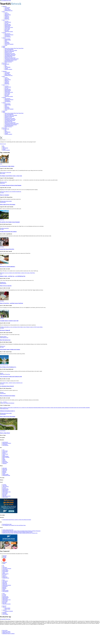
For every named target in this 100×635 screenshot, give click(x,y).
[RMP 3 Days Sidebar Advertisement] (7, 402)
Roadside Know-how (8, 10)
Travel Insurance (8, 36)
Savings (6, 12)
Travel (3, 84)
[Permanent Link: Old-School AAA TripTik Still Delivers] (4, 263)
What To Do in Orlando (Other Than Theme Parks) (14, 48)
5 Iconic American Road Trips (7, 529)
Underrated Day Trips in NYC (10, 54)
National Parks (7, 26)
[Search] (0, 136)
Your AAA (4, 605)
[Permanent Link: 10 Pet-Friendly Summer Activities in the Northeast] (2, 346)
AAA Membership (5, 64)
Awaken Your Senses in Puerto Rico (7, 249)
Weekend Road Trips (8, 56)
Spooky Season (5, 462)
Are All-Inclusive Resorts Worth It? (7, 386)
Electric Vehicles (8, 9)
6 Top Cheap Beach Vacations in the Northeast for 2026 (11, 376)
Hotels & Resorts (8, 25)
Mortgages (7, 15)
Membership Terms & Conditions (8, 633)
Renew (6, 66)
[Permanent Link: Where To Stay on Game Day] (3, 282)
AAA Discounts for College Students (7, 166)
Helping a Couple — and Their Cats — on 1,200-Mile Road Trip (12, 276)
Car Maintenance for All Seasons (11, 59)
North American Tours (9, 27)
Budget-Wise (7, 18)
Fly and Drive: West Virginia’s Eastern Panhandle (10, 222)
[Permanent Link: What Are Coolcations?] (10, 191)
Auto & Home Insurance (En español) (12, 58)
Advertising (4, 613)
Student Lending (8, 14)
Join (5, 65)
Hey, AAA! (4, 62)
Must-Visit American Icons (5, 339)
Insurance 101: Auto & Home (10, 57)
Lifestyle (3, 37)
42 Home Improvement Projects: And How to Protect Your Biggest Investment (16, 519)
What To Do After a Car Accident (11, 50)
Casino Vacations (8, 22)
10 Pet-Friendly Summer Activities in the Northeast (10, 349)
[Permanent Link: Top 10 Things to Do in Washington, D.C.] (4, 363)
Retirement (7, 17)
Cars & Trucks (7, 7)
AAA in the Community (9, 44)
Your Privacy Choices (6, 631)
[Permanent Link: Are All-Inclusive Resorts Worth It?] (11, 382)
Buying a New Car (8, 61)
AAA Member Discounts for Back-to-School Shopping (10, 185)
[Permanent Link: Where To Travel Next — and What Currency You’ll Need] (4, 299)
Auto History (7, 8)
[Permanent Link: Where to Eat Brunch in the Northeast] (1, 392)
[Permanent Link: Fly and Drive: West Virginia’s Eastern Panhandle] (4, 218)
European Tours (7, 24)
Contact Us (4, 610)
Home (6, 40)
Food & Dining (7, 38)
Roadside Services (5, 577)
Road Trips (7, 30)
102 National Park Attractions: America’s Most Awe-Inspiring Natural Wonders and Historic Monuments (21, 530)
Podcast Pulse (7, 43)
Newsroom (4, 612)
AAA (1, 163)
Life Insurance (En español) (10, 53)
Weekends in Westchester (9, 51)
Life (3, 565)
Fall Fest (3, 452)
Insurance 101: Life (8, 52)
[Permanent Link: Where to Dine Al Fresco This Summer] (6, 201)
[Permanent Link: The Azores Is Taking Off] (21, 326)
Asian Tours (4, 485)
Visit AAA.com (3, 143)
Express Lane (4, 451)
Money (3, 11)
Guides (3, 47)
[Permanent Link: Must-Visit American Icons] (3, 336)
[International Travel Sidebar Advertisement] (8, 512)
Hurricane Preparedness (9, 60)
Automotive (4, 6)
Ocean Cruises (7, 28)
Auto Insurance (7, 33)
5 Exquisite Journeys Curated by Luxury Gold (9, 320)
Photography (4, 461)
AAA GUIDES (5, 614)
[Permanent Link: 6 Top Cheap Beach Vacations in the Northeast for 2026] (1, 373)
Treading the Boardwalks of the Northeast (8, 231)
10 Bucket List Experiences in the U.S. (7, 410)
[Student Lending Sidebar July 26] (8, 548)
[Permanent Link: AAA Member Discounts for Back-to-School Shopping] (3, 182)
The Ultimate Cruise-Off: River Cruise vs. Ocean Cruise (11, 175)
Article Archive (7, 607)
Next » (5, 401)
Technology (7, 42)
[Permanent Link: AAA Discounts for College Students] (4, 162)
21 (3, 401)
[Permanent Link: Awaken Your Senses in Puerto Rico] (4, 245)
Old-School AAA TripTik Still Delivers (7, 266)
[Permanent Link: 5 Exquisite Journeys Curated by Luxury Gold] (4, 317)
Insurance (4, 32)
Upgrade (6, 68)
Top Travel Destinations (9, 49)
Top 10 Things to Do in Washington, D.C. (8, 366)
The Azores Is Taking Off (5, 330)
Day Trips (6, 23)
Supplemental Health (6, 475)
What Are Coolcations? (4, 194)
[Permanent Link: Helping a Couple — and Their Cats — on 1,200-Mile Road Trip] (17, 272)
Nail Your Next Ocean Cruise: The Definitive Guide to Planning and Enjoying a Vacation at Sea (19, 532)
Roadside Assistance (8, 69)
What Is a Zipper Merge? (5, 432)
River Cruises (7, 29)
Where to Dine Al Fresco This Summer (7, 204)
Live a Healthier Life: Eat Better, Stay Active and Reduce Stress (14, 525)
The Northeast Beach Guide (10, 55)
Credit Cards (7, 16)
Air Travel (6, 21)
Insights (3, 459)
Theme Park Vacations (9, 31)
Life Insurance (7, 35)
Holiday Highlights (5, 457)
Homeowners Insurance (9, 34)
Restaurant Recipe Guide (6, 524)
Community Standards (9, 611)
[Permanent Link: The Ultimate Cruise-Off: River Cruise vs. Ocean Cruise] (5, 172)
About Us (4, 606)
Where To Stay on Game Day (6, 285)
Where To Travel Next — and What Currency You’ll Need (11, 303)
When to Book (5, 497)
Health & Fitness (8, 39)
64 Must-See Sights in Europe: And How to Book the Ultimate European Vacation (17, 531)
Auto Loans (7, 13)
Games (6, 45)
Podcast (3, 46)
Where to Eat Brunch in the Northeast (7, 395)
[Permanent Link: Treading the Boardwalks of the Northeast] (4, 228)
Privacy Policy (5, 630)
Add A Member (7, 67)
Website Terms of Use (6, 632)
